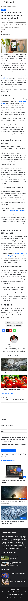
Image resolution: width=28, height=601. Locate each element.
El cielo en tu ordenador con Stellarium (13, 502)
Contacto (20, 594)
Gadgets (13, 6)
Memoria (19, 322)
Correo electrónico (7, 425)
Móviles (9, 325)
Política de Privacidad (11, 594)
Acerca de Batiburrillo (8, 592)
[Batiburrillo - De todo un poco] (9, 2)
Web (2, 431)
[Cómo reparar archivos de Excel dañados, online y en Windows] (5, 582)
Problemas (18, 325)
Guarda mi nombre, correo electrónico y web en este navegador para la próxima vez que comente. (14, 440)
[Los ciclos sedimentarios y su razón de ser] (5, 558)
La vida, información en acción (17, 573)
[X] (13, 355)
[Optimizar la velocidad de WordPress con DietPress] (5, 564)
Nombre (4, 419)
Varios (8, 6)
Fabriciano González (7, 32)
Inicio (4, 6)
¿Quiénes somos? (20, 592)
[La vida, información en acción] (5, 575)
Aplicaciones (10, 322)
